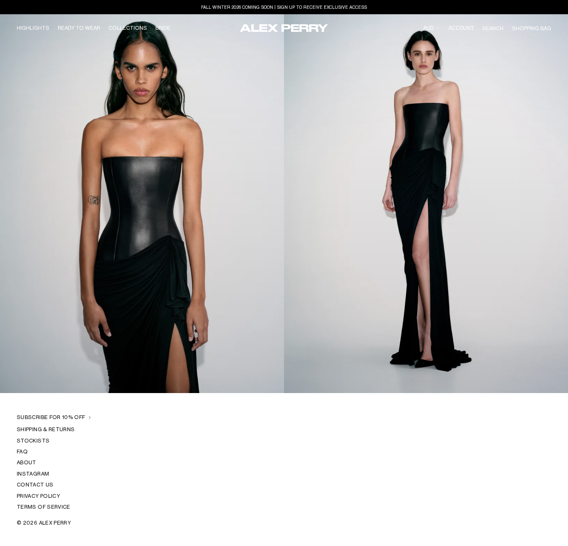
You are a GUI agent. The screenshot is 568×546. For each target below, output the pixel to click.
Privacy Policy (38, 495)
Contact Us (35, 484)
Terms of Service (43, 507)
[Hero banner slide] (284, 203)
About (26, 462)
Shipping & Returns (46, 429)
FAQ (22, 451)
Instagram (33, 473)
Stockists (33, 440)
